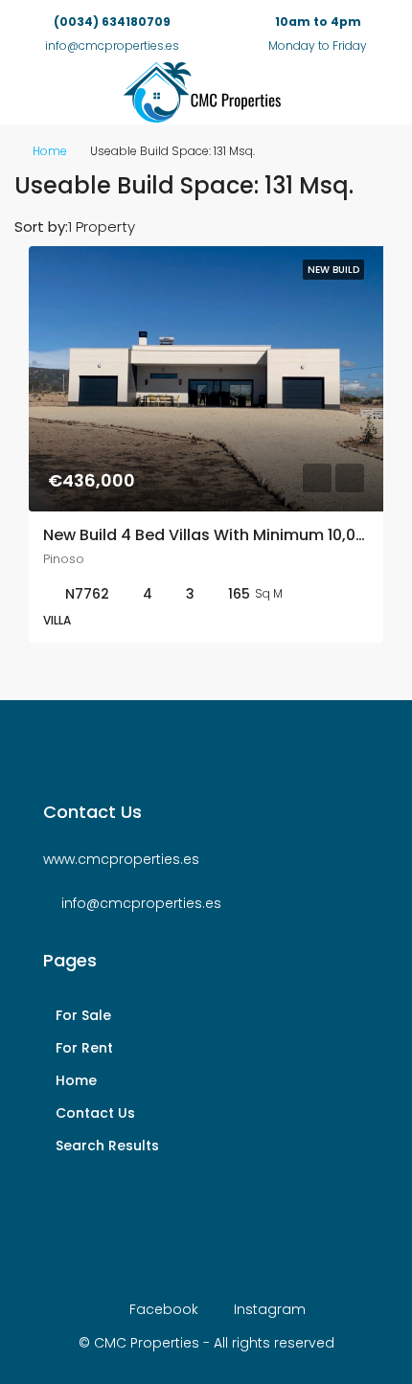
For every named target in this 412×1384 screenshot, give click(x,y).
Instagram (268, 1309)
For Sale (83, 1015)
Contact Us (95, 1113)
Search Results (107, 1145)
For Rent (84, 1047)
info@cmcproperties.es (141, 903)
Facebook (162, 1309)
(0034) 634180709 (112, 21)
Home (50, 151)
